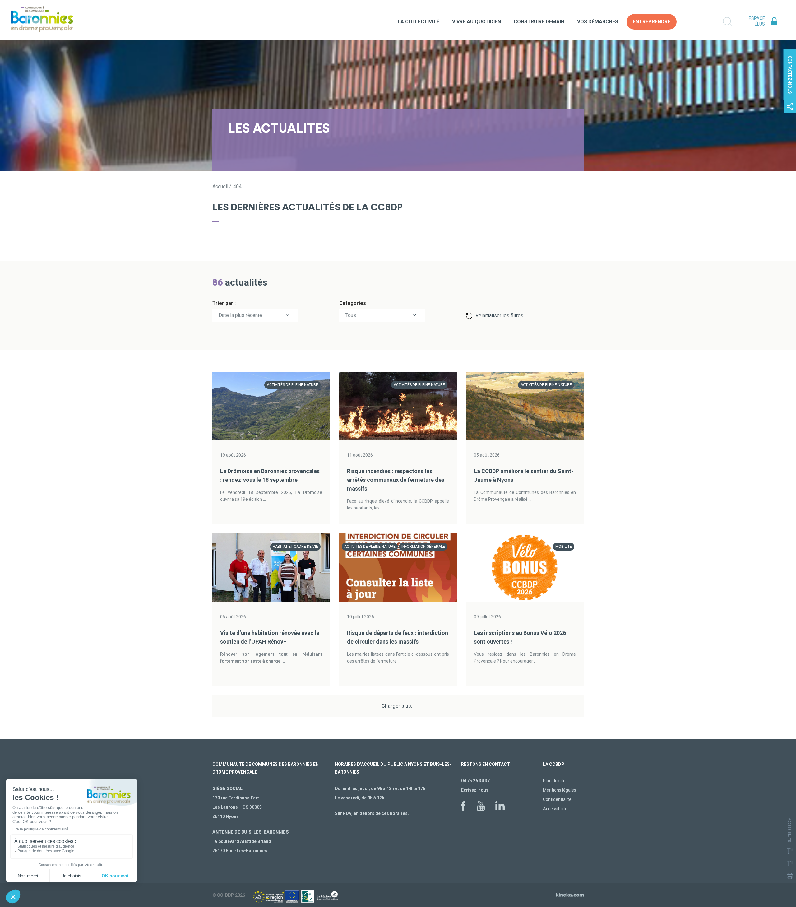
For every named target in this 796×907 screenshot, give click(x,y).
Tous (350, 315)
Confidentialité (557, 799)
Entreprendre (651, 22)
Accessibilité (555, 808)
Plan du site (554, 780)
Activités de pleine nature (292, 385)
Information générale (423, 546)
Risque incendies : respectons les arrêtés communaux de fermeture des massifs (395, 480)
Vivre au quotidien (476, 22)
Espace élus (757, 21)
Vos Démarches (597, 22)
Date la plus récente (240, 315)
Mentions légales (559, 790)
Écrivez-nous (474, 790)
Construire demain (539, 22)
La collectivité (418, 22)
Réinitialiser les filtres (499, 316)
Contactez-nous (789, 75)
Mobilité (563, 546)
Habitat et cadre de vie (295, 546)
